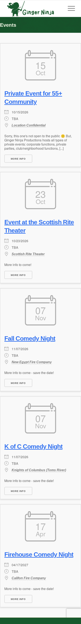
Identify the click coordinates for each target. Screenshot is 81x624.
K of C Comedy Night (33, 446)
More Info (18, 159)
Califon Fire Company (29, 578)
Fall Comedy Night (29, 338)
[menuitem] (69, 8)
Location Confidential (28, 125)
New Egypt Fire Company (32, 362)
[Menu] (69, 8)
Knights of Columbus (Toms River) (39, 470)
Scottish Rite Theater (28, 254)
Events (8, 25)
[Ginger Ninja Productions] (33, 8)
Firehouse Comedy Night (38, 554)
